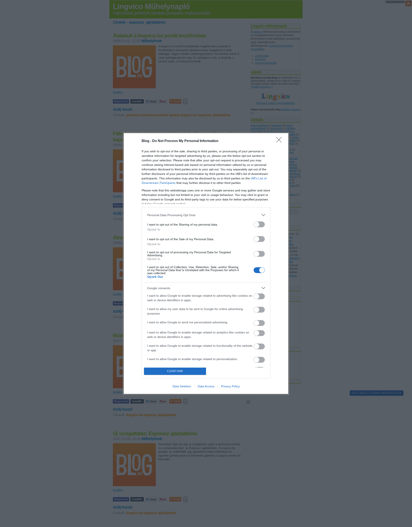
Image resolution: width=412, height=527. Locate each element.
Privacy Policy (230, 386)
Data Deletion (182, 386)
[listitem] (206, 215)
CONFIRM (175, 371)
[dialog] (206, 263)
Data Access (206, 386)
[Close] (280, 141)
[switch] (259, 224)
